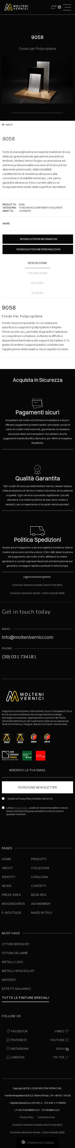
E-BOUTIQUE (11, 912)
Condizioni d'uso (46, 1117)
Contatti (38, 886)
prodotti (39, 859)
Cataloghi (39, 877)
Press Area (11, 895)
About (7, 868)
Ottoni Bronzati (15, 944)
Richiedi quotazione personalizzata (38, 249)
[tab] (37, 263)
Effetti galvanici (16, 989)
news (7, 886)
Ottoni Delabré (15, 953)
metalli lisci (12, 962)
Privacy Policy (21, 807)
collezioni (40, 868)
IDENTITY (9, 877)
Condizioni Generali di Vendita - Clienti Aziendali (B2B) (37, 593)
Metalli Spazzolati (18, 971)
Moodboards (13, 904)
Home (6, 859)
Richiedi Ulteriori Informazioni (38, 239)
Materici (9, 980)
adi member (41, 904)
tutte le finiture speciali (25, 998)
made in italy (41, 912)
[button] (59, 7)
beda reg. (39, 895)
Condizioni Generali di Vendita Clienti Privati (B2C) (37, 585)
